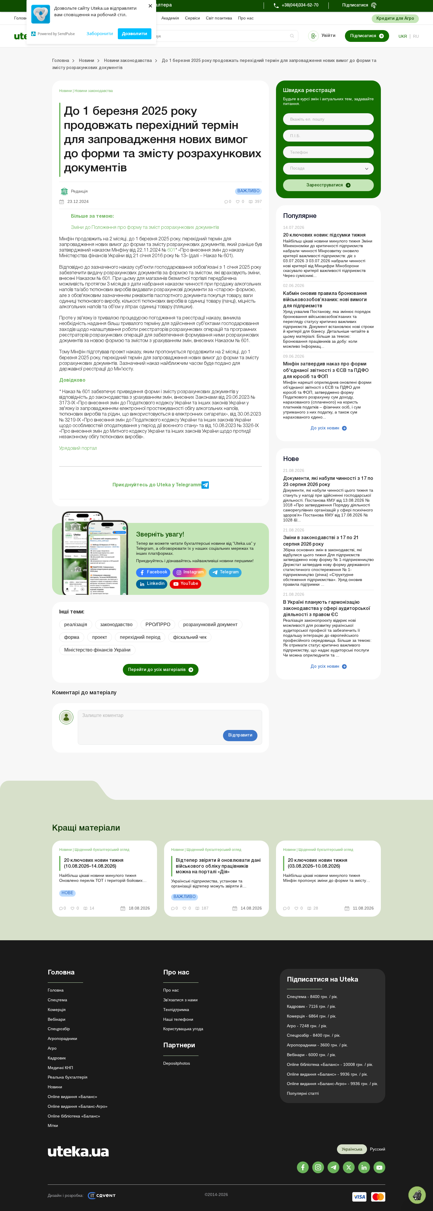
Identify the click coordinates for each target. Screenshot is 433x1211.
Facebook (157, 572)
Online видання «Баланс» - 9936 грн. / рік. (327, 1074)
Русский (377, 1149)
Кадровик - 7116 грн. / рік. (311, 1006)
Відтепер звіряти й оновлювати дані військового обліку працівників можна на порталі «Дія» (218, 866)
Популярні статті (303, 1093)
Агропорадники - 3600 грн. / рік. (317, 1045)
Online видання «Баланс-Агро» (78, 1106)
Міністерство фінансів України (97, 649)
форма (71, 637)
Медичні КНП (60, 1067)
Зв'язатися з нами (180, 999)
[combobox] (328, 169)
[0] (417, 1195)
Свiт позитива (219, 18)
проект (99, 637)
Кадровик (57, 1058)
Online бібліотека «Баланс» (74, 1116)
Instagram (194, 572)
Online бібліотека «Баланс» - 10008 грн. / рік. (330, 1064)
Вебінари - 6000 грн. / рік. (311, 1054)
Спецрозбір (59, 1028)
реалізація (75, 624)
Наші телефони (178, 1019)
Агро (52, 1048)
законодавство (116, 624)
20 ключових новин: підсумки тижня (324, 236)
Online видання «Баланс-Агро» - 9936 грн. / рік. (332, 1083)
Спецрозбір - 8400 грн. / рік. (314, 1035)
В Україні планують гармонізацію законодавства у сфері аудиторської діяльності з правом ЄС (326, 608)
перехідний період (140, 637)
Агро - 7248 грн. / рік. (307, 1025)
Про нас (246, 18)
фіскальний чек (189, 637)
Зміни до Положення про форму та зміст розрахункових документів (145, 228)
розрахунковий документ (210, 624)
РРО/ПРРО (158, 624)
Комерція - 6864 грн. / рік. (311, 1016)
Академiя (170, 18)
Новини (66, 91)
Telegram (229, 572)
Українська (352, 1149)
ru (416, 36)
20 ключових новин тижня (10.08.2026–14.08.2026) (93, 863)
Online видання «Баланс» (72, 1096)
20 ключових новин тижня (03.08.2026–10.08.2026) (317, 863)
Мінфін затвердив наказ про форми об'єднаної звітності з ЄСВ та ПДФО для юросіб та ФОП (325, 370)
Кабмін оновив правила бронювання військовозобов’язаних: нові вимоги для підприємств (325, 300)
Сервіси (192, 18)
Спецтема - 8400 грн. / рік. (312, 996)
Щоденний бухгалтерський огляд (102, 850)
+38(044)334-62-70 (300, 5)
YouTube (189, 584)
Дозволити (134, 33)
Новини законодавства (94, 91)
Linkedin (155, 584)
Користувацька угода (183, 1028)
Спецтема (57, 999)
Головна (22, 18)
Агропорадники (62, 1038)
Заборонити (100, 33)
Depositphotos (176, 1063)
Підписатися (355, 5)
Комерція (57, 1009)
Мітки (53, 1125)
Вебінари (56, 1019)
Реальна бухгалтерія (67, 1077)
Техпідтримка (176, 1009)
